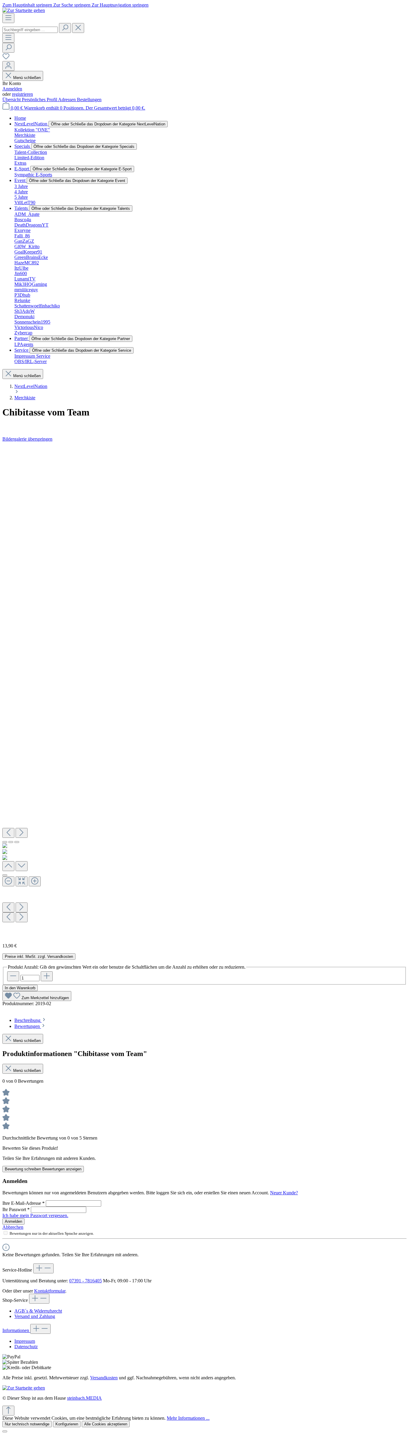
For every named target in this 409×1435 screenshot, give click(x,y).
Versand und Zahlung (34, 1316)
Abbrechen (12, 1227)
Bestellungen (89, 99)
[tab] (30, 1020)
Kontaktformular (49, 1290)
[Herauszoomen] (8, 881)
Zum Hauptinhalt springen (27, 4)
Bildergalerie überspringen (27, 439)
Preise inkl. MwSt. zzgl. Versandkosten (39, 956)
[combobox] (30, 30)
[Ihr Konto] (8, 66)
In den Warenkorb (20, 988)
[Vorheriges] (8, 833)
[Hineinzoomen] (35, 881)
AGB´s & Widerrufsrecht (38, 1310)
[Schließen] (4, 875)
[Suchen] (65, 28)
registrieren (22, 94)
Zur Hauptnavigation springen (120, 4)
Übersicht (12, 99)
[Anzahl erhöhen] (47, 976)
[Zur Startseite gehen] (23, 10)
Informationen (16, 1330)
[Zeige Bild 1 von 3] (4, 842)
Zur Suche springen (72, 4)
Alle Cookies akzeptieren (105, 1424)
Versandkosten (104, 1377)
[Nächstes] (22, 833)
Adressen (67, 99)
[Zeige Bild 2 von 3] (10, 842)
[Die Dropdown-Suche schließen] (78, 28)
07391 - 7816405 (85, 1280)
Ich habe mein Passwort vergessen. (35, 1215)
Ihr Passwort (16, 1209)
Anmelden (12, 88)
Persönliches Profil (40, 99)
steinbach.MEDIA (84, 1398)
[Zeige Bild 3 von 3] (16, 842)
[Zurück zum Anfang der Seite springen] (8, 1411)
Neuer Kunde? (284, 1192)
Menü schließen (27, 77)
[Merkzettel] (6, 58)
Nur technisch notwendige (27, 1424)
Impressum (24, 1341)
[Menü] (8, 18)
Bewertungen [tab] (27, 1026)
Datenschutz (26, 1346)
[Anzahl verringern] (13, 976)
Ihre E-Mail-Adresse (23, 1203)
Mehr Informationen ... (188, 1418)
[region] (204, 690)
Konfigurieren (66, 1424)
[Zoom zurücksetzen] (22, 881)
